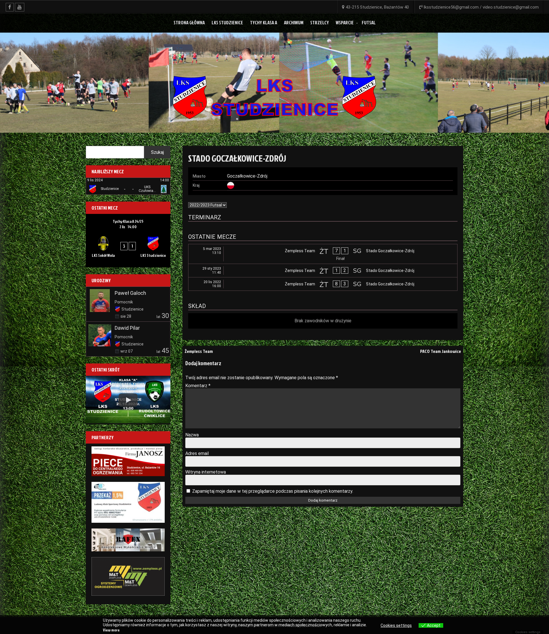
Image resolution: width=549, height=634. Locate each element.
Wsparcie (345, 22)
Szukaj (157, 152)
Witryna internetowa (205, 472)
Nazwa (192, 435)
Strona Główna (189, 22)
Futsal (369, 22)
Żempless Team (199, 351)
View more (111, 630)
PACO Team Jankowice (440, 351)
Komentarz (197, 385)
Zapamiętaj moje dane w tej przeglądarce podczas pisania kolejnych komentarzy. (272, 491)
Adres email (197, 453)
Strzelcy (319, 22)
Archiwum (293, 22)
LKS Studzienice (227, 22)
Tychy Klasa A (263, 22)
